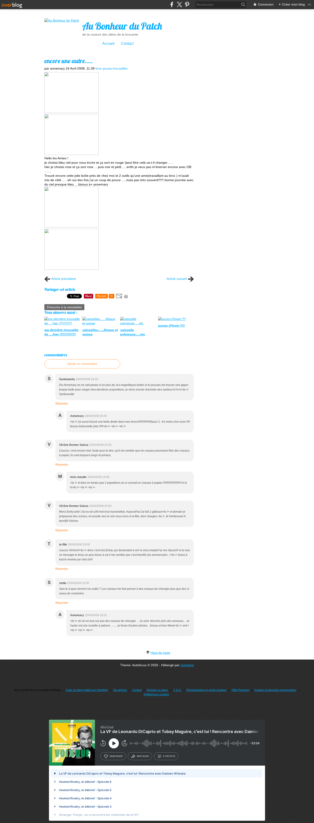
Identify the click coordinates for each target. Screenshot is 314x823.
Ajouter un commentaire (82, 363)
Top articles (120, 690)
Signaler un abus (157, 690)
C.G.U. (177, 690)
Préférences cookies (156, 694)
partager (143, 756)
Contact (127, 43)
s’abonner (116, 756)
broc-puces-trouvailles (111, 68)
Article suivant (177, 279)
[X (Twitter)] (179, 4)
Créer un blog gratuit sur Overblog (87, 690)
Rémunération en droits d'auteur (206, 690)
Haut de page (160, 652)
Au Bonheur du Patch (122, 26)
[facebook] (172, 4)
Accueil (108, 43)
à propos (169, 756)
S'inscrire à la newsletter (64, 307)
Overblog (187, 665)
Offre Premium (240, 690)
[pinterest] (187, 4)
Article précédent (63, 279)
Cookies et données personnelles (275, 690)
